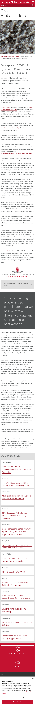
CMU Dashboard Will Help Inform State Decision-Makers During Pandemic (15, 515)
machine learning (14, 128)
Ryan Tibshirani (5, 107)
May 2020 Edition (16, 56)
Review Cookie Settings (17, 697)
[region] (17, 691)
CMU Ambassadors (13, 13)
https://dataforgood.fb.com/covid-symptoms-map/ (16, 153)
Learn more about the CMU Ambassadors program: (15, 284)
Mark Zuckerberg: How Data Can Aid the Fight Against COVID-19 (16, 497)
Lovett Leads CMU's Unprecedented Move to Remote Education (16, 469)
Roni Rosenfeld (5, 251)
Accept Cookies (17, 702)
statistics (3, 128)
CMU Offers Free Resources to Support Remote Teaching (15, 560)
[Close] (33, 679)
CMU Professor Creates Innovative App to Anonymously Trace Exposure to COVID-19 (17, 532)
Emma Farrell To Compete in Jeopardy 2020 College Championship (17, 596)
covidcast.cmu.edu (23, 147)
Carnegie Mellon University (15, 2)
